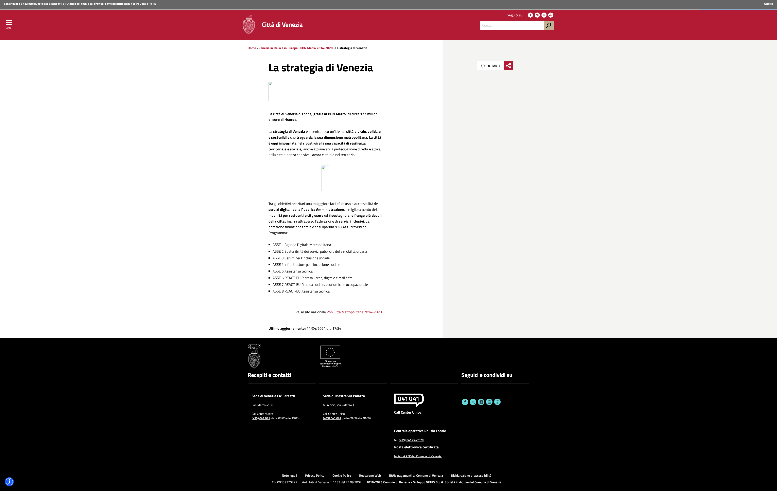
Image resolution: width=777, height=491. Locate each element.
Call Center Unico (407, 412)
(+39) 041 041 (261, 418)
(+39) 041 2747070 (411, 440)
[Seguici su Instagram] (537, 15)
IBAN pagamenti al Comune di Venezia (416, 475)
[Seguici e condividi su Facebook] (465, 402)
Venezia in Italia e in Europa (278, 47)
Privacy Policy (314, 475)
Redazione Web (370, 475)
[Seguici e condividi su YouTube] (489, 402)
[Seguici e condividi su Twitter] (473, 402)
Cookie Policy (148, 3)
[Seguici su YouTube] (550, 15)
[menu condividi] (508, 65)
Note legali (289, 475)
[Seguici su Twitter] (544, 15)
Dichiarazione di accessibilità (471, 475)
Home (252, 47)
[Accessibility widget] (9, 481)
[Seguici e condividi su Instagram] (481, 402)
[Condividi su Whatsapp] (497, 402)
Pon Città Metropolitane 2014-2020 (354, 312)
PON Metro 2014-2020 (316, 47)
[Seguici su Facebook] (530, 15)
